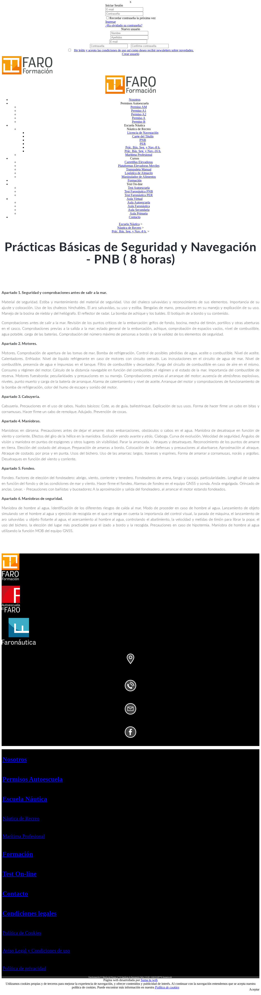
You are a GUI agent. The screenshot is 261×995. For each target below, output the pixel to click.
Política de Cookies (22, 932)
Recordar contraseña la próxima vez (132, 18)
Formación (17, 854)
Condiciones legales (29, 913)
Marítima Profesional (24, 836)
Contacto (15, 893)
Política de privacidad (24, 968)
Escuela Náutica (24, 798)
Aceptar (254, 989)
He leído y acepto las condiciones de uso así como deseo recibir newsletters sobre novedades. (134, 50)
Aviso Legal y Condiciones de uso (36, 950)
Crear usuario (130, 54)
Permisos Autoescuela (32, 779)
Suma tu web (149, 980)
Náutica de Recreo (21, 818)
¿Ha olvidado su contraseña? (123, 25)
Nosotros (14, 759)
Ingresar (110, 21)
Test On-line (19, 873)
